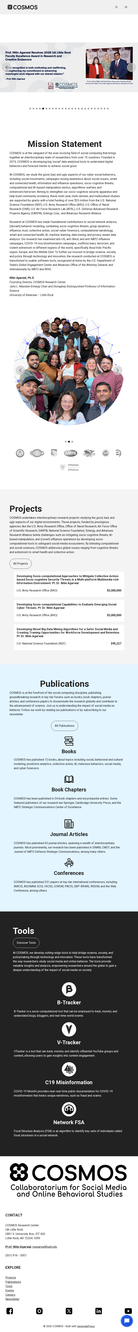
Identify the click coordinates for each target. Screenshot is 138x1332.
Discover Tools (26, 942)
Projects (10, 1277)
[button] (116, 7)
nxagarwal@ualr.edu (44, 1247)
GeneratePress (86, 1326)
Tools (8, 1286)
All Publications (64, 725)
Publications (13, 1282)
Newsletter (12, 1299)
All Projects (20, 563)
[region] (69, 69)
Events (9, 1290)
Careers (10, 1295)
